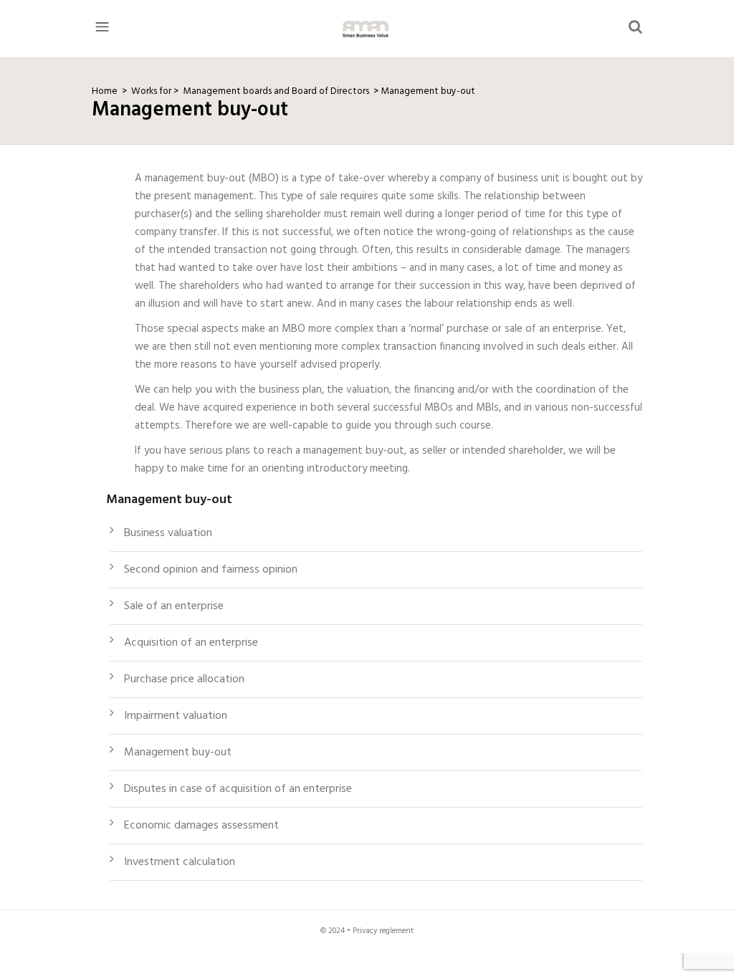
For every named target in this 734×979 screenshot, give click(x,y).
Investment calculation (179, 862)
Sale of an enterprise (174, 606)
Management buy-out (428, 91)
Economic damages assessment (201, 825)
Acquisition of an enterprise (191, 643)
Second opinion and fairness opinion (210, 569)
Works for (156, 91)
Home (105, 91)
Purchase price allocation (184, 679)
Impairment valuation (175, 716)
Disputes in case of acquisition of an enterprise (238, 789)
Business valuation (168, 533)
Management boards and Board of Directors (276, 91)
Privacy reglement (383, 931)
